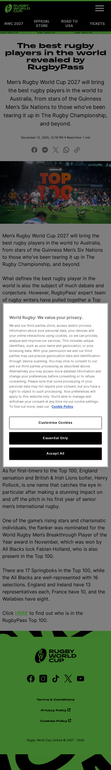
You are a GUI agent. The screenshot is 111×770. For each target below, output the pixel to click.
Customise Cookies (55, 422)
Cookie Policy (62, 406)
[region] (55, 385)
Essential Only (55, 438)
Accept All (55, 453)
